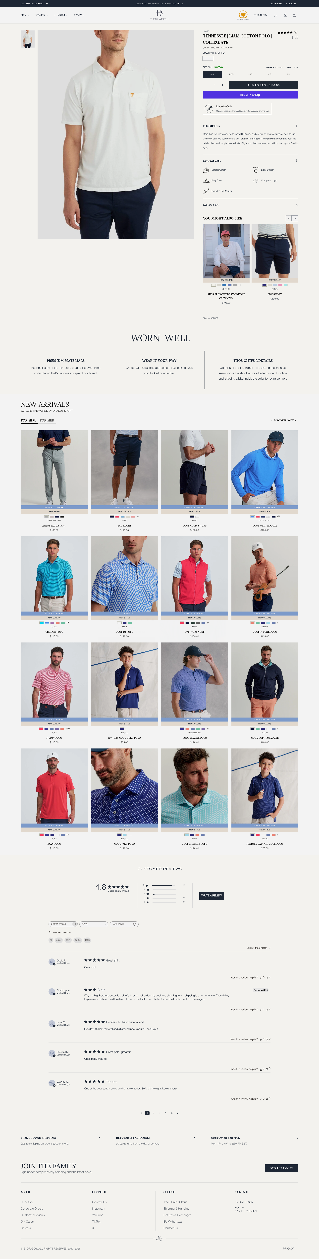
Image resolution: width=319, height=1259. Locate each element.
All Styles (126, 656)
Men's (126, 632)
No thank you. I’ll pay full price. (126, 667)
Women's (126, 645)
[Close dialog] (222, 583)
